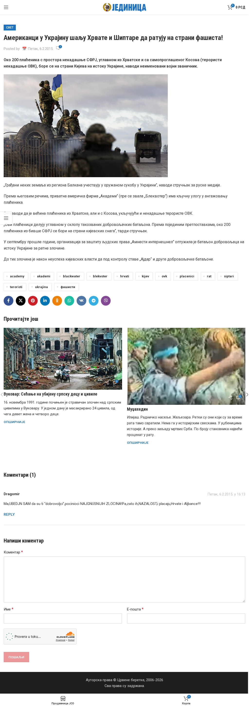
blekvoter (100, 276)
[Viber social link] (106, 301)
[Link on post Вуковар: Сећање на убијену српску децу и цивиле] (63, 359)
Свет (9, 27)
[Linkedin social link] (45, 301)
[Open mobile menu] (6, 7)
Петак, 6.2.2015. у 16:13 (226, 494)
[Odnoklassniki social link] (57, 301)
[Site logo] (124, 7)
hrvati (124, 276)
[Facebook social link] (8, 301)
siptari (229, 276)
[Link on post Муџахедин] (186, 366)
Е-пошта (135, 609)
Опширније (14, 422)
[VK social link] (81, 301)
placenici (187, 276)
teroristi (16, 287)
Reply (9, 514)
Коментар (13, 552)
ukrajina (41, 287)
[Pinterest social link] (33, 301)
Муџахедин (137, 409)
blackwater (71, 276)
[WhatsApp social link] (69, 301)
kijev (145, 276)
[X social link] (21, 301)
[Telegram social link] (93, 301)
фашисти (68, 287)
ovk (164, 276)
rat (209, 276)
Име (8, 609)
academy (17, 276)
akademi (43, 276)
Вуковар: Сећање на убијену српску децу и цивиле (50, 394)
